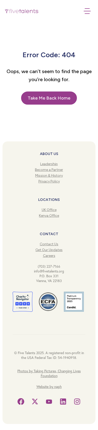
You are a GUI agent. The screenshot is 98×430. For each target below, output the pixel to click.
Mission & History (49, 175)
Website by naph (49, 386)
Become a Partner (49, 170)
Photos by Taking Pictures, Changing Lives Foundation (49, 373)
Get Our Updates (49, 250)
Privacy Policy (49, 181)
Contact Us (49, 244)
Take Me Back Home (49, 98)
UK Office (49, 210)
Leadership (49, 164)
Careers (49, 256)
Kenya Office (49, 215)
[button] (25, 11)
